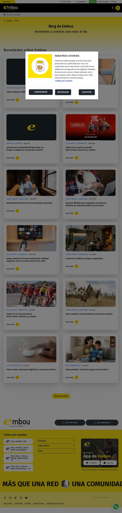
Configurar (40, 92)
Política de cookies (63, 81)
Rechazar (63, 92)
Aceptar (87, 92)
